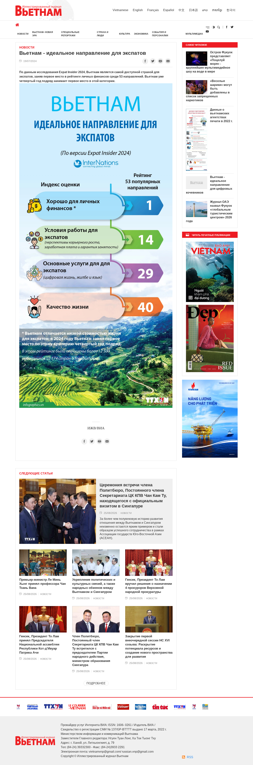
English (138, 10)
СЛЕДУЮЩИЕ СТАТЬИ (36, 473)
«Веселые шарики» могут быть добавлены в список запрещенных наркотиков (209, 90)
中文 (181, 10)
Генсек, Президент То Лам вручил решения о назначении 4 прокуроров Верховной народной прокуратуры (148, 586)
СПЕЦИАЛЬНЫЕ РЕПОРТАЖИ (70, 34)
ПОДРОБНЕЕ (96, 683)
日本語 (193, 10)
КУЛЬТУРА (124, 34)
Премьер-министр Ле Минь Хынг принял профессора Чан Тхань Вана (42, 584)
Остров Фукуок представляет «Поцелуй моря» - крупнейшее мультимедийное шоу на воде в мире (209, 62)
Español (168, 10)
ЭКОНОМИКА (141, 34)
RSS (190, 757)
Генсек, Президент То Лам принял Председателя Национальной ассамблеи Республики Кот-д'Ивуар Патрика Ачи (39, 644)
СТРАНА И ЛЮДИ (102, 34)
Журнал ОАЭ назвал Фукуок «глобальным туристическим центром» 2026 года (209, 211)
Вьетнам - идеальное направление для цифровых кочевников (209, 184)
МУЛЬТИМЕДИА (194, 34)
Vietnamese (120, 10)
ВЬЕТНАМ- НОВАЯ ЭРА (42, 34)
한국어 (231, 10)
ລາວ (205, 10)
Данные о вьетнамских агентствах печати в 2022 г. (221, 115)
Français (153, 10)
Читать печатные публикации (211, 235)
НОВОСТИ (23, 34)
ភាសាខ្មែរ (217, 10)
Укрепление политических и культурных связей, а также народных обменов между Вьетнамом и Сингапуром (93, 586)
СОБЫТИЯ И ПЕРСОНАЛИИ (160, 34)
